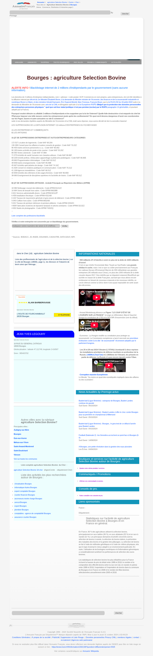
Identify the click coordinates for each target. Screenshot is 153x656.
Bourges (73, 5)
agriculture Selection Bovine (57, 2)
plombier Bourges (21, 510)
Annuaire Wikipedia (91, 651)
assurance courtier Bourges (25, 517)
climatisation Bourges (23, 484)
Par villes (78, 62)
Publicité (55, 637)
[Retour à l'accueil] (21, 5)
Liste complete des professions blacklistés (28, 216)
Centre (71, 2)
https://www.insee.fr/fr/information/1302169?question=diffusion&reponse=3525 (83, 647)
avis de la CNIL (51, 105)
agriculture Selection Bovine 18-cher (28, 470)
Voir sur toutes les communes (25, 459)
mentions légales (124, 637)
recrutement (65, 640)
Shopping (45, 62)
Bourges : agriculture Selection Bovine (76, 78)
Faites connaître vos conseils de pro (90, 495)
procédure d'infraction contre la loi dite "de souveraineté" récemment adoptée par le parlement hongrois (108, 340)
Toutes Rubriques (61, 62)
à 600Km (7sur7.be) (95, 355)
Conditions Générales (21, 637)
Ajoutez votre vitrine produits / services (92, 468)
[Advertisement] (76, 39)
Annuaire (40, 2)
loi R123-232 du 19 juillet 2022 (120, 102)
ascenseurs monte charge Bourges (28, 499)
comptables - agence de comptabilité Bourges (32, 513)
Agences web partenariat (82, 640)
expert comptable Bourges (24, 491)
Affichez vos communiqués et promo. (91, 481)
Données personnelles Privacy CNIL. (101, 637)
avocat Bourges (20, 502)
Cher (77, 2)
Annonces (32, 62)
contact (136, 637)
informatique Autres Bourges (25, 487)
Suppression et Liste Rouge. (72, 637)
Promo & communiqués (97, 62)
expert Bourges (20, 506)
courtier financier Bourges (24, 495)
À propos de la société (41, 637)
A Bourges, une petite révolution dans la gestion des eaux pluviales (105, 447)
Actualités (116, 62)
